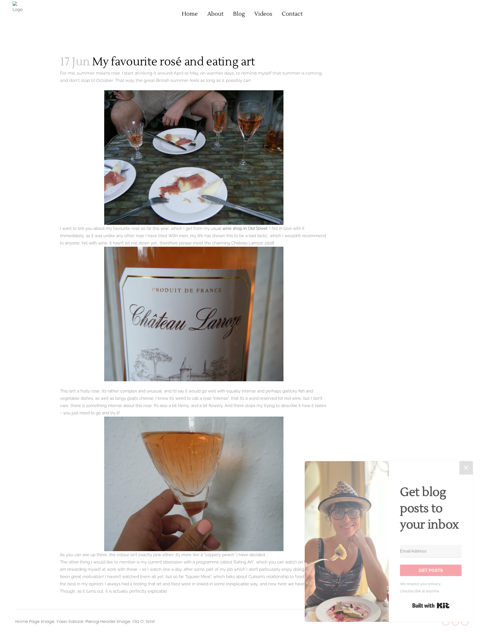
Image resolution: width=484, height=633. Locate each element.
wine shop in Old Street (244, 228)
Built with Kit (431, 605)
